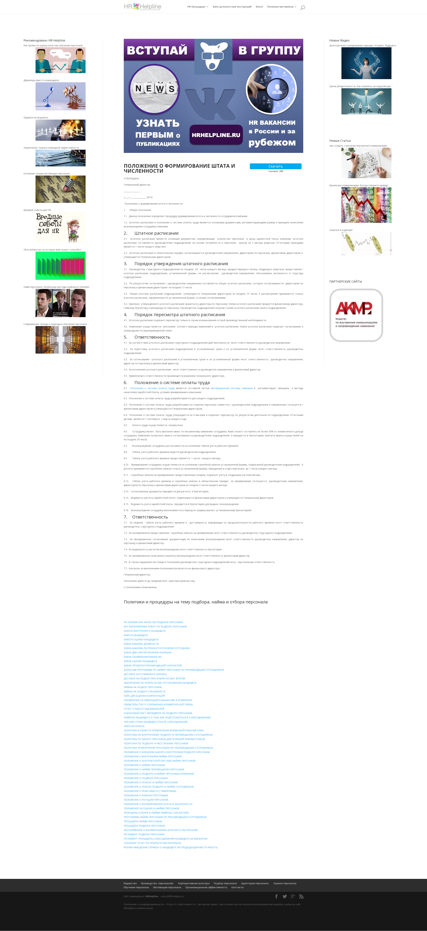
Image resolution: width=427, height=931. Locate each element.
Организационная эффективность (206, 887)
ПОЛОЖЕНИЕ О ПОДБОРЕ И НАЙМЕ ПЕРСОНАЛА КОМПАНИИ (159, 773)
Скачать (276, 166)
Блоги (259, 6)
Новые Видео (339, 40)
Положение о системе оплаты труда (152, 388)
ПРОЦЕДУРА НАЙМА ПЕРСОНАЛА (143, 821)
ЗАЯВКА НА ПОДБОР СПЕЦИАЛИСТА (144, 691)
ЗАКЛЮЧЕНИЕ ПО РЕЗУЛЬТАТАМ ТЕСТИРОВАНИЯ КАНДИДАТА (160, 682)
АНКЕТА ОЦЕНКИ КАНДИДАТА (141, 639)
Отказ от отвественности (181, 904)
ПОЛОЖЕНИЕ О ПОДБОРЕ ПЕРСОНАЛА (146, 778)
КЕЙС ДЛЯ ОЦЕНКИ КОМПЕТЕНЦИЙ (144, 695)
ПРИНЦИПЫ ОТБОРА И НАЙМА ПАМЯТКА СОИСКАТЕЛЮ (156, 812)
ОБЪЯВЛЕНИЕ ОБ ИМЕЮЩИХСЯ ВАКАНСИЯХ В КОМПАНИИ (158, 700)
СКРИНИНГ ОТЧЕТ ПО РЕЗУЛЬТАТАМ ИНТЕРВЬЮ (152, 843)
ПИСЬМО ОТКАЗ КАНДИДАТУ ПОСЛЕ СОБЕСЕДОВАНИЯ (155, 721)
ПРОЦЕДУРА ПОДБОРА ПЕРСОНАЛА (144, 825)
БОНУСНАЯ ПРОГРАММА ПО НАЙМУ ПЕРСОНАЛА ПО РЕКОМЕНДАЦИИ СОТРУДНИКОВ (174, 669)
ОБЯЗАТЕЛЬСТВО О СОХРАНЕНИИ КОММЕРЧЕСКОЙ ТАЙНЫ (158, 704)
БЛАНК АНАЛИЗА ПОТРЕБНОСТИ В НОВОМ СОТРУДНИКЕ (157, 648)
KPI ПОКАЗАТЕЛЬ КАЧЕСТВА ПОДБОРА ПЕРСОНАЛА (153, 622)
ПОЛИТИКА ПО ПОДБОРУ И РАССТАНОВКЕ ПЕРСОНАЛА (156, 743)
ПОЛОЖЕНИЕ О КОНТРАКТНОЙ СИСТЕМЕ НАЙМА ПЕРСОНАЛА (159, 760)
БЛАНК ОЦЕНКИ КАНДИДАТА (140, 661)
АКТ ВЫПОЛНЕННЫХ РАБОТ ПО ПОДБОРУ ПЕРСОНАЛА (155, 626)
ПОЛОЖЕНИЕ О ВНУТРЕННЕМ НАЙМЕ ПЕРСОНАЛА (153, 756)
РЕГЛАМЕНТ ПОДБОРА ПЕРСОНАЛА (144, 834)
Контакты (238, 887)
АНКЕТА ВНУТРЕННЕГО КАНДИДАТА (144, 630)
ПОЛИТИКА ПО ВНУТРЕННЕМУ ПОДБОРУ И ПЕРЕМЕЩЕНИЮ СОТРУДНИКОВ (168, 734)
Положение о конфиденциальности (143, 904)
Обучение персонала (136, 887)
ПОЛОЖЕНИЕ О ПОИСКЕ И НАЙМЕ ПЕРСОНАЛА (151, 782)
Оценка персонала (284, 883)
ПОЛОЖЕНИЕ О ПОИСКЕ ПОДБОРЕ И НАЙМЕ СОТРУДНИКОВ (159, 786)
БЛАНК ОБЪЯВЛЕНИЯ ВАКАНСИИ (142, 656)
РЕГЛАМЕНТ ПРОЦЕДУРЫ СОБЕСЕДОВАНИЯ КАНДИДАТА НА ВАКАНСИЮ (165, 838)
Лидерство (130, 883)
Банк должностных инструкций (232, 6)
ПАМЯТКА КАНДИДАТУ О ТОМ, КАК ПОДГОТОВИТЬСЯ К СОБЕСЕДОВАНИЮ (167, 717)
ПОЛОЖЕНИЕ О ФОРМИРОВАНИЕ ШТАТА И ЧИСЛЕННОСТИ (158, 804)
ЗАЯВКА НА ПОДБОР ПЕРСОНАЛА (143, 687)
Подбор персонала (225, 883)
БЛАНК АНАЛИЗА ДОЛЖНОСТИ (141, 643)
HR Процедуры (196, 6)
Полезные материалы (280, 6)
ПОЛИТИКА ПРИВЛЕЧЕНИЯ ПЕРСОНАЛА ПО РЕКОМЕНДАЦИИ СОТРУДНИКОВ (168, 747)
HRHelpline (151, 896)
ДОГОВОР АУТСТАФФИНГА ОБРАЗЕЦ (145, 674)
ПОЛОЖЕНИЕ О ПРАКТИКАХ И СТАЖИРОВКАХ (150, 791)
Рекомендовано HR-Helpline (44, 40)
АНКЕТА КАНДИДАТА (136, 635)
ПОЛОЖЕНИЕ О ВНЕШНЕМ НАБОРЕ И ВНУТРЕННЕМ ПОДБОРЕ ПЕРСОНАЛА (167, 752)
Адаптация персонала (255, 883)
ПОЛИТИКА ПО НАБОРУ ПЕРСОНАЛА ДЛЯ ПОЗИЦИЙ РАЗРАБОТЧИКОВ (164, 739)
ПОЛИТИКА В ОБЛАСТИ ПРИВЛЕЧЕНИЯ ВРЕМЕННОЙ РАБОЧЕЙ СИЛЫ (164, 730)
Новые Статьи (340, 141)
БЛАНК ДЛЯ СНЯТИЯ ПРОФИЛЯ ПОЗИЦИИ (147, 652)
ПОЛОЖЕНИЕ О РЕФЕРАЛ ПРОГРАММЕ (146, 795)
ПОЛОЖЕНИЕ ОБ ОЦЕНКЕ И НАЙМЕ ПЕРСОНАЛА (151, 808)
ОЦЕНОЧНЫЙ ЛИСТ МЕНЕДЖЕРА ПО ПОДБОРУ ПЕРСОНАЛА (158, 713)
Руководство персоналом (157, 883)
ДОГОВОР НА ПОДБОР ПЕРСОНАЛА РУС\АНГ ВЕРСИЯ (154, 678)
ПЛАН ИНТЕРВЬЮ (134, 726)
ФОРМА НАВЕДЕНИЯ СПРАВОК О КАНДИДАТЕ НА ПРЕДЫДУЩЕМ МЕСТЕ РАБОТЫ (170, 847)
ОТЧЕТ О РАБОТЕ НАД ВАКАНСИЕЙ (144, 708)
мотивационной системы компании (232, 388)
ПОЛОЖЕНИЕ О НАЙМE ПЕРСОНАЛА (144, 765)
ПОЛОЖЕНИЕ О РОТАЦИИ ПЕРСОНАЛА (146, 799)
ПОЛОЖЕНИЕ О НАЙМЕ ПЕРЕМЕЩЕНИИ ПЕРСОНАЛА (154, 769)
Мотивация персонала (167, 887)
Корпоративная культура (193, 883)
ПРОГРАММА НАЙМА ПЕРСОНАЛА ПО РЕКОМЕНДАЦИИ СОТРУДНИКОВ (165, 817)
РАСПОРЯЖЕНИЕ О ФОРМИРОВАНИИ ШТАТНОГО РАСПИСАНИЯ (160, 830)
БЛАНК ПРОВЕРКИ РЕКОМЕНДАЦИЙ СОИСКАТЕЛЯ (153, 665)
